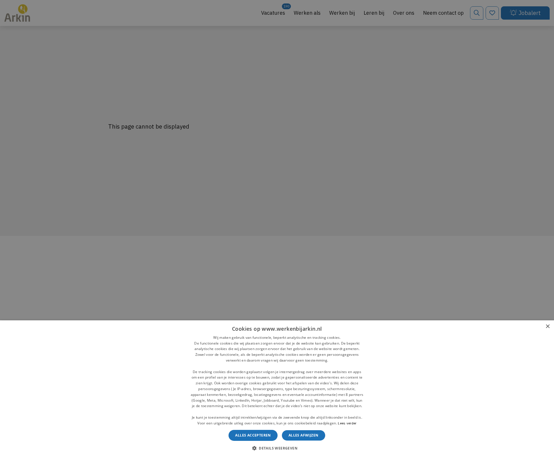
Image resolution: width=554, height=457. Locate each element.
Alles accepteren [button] (253, 435)
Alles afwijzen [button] (304, 435)
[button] (277, 447)
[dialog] (277, 388)
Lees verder (347, 423)
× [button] (547, 326)
